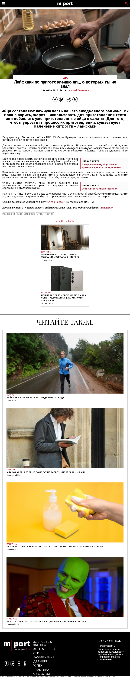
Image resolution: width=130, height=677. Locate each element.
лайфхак (29, 213)
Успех (37, 665)
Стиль (38, 653)
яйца (20, 213)
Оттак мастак (45, 213)
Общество (41, 674)
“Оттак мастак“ (55, 201)
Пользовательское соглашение (109, 658)
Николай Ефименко (78, 90)
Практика (41, 669)
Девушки (40, 661)
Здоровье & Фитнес (42, 643)
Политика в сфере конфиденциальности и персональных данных (112, 652)
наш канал (106, 207)
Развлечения (44, 657)
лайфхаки (9, 213)
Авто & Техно (44, 649)
